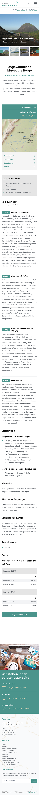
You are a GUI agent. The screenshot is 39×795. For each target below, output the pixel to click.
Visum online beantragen (10, 762)
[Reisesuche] (29, 3)
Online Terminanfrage (9, 748)
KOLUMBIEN (25, 9)
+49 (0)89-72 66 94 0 (17, 698)
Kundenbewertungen (9, 758)
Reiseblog (5, 756)
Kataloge (5, 754)
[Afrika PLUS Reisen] (19, 791)
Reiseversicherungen (9, 760)
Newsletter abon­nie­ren (9, 752)
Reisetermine (9, 163)
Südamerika (16, 9)
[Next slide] (37, 51)
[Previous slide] (1, 51)
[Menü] (35, 3)
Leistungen (8, 159)
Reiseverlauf (9, 156)
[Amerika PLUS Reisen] (31, 791)
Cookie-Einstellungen (9, 764)
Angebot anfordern (19, 614)
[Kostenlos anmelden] (34, 781)
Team (4, 744)
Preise (6, 166)
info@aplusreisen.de (17, 687)
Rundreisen (32, 9)
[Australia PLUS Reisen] (7, 791)
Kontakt (4, 746)
